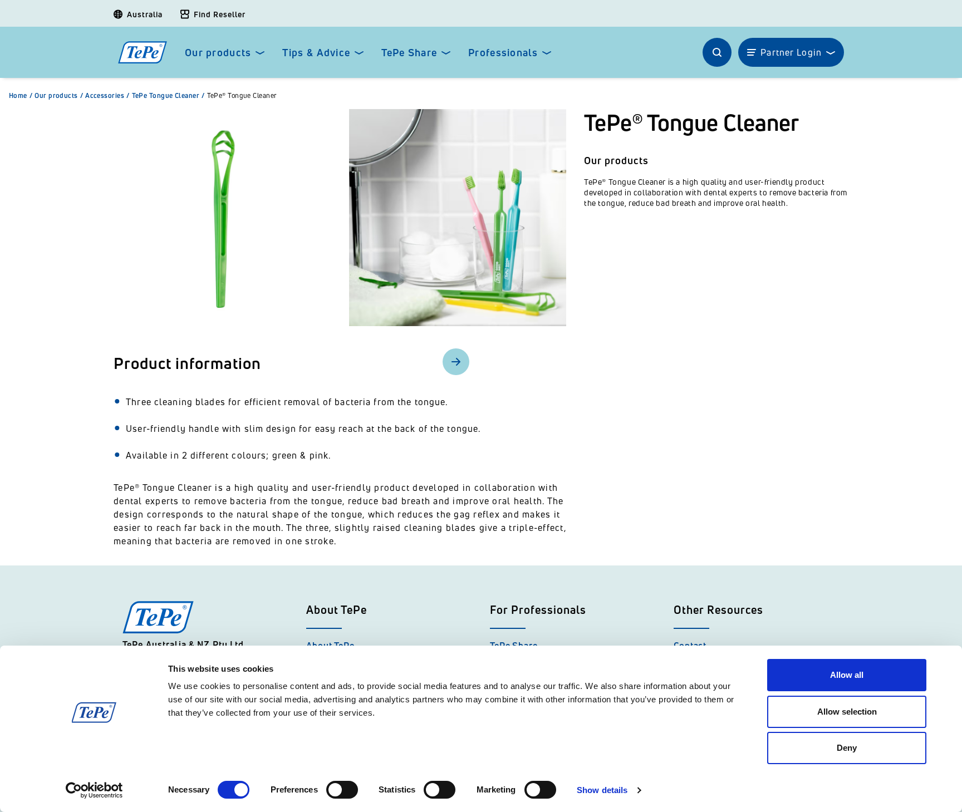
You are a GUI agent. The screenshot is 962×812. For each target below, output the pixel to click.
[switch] (342, 790)
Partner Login (791, 52)
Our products (218, 52)
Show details (602, 790)
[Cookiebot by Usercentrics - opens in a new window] (94, 790)
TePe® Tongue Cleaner (242, 95)
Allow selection (847, 711)
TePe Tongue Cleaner (168, 95)
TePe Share (409, 52)
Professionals (503, 52)
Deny (847, 747)
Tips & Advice (316, 52)
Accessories (107, 95)
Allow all (846, 675)
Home (20, 95)
